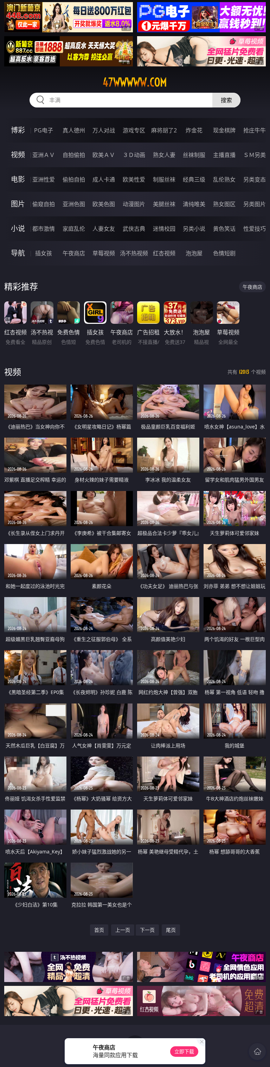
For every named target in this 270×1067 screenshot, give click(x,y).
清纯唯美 (194, 204)
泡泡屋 (194, 253)
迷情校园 (164, 229)
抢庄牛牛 (254, 130)
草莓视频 (103, 253)
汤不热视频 (134, 253)
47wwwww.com (135, 82)
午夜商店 (74, 253)
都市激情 (43, 229)
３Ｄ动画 (134, 155)
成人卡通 (103, 179)
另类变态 (254, 179)
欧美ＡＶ (103, 155)
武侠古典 (134, 229)
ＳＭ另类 (254, 155)
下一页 (147, 930)
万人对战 (103, 130)
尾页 (171, 930)
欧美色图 (103, 204)
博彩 (18, 130)
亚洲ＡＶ (43, 155)
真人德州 (74, 130)
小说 (18, 228)
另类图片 (254, 204)
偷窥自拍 (43, 204)
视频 (18, 154)
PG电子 (43, 130)
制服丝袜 (164, 179)
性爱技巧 (254, 229)
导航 (18, 253)
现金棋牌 (224, 130)
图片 (18, 204)
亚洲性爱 (43, 179)
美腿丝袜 (164, 204)
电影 (18, 179)
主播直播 (224, 155)
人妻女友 (103, 229)
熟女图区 (224, 204)
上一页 (122, 930)
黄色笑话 (224, 229)
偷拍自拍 (74, 179)
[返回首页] (257, 1051)
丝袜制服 (194, 155)
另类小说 (194, 229)
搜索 (226, 100)
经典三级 (194, 179)
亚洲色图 (74, 204)
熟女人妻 (164, 155)
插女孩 (43, 253)
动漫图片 (134, 204)
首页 (99, 930)
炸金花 (194, 130)
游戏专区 (134, 130)
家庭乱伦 (74, 229)
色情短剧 (224, 253)
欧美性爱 (134, 179)
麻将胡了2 (164, 130)
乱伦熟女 (224, 179)
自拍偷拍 (74, 155)
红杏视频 (164, 253)
